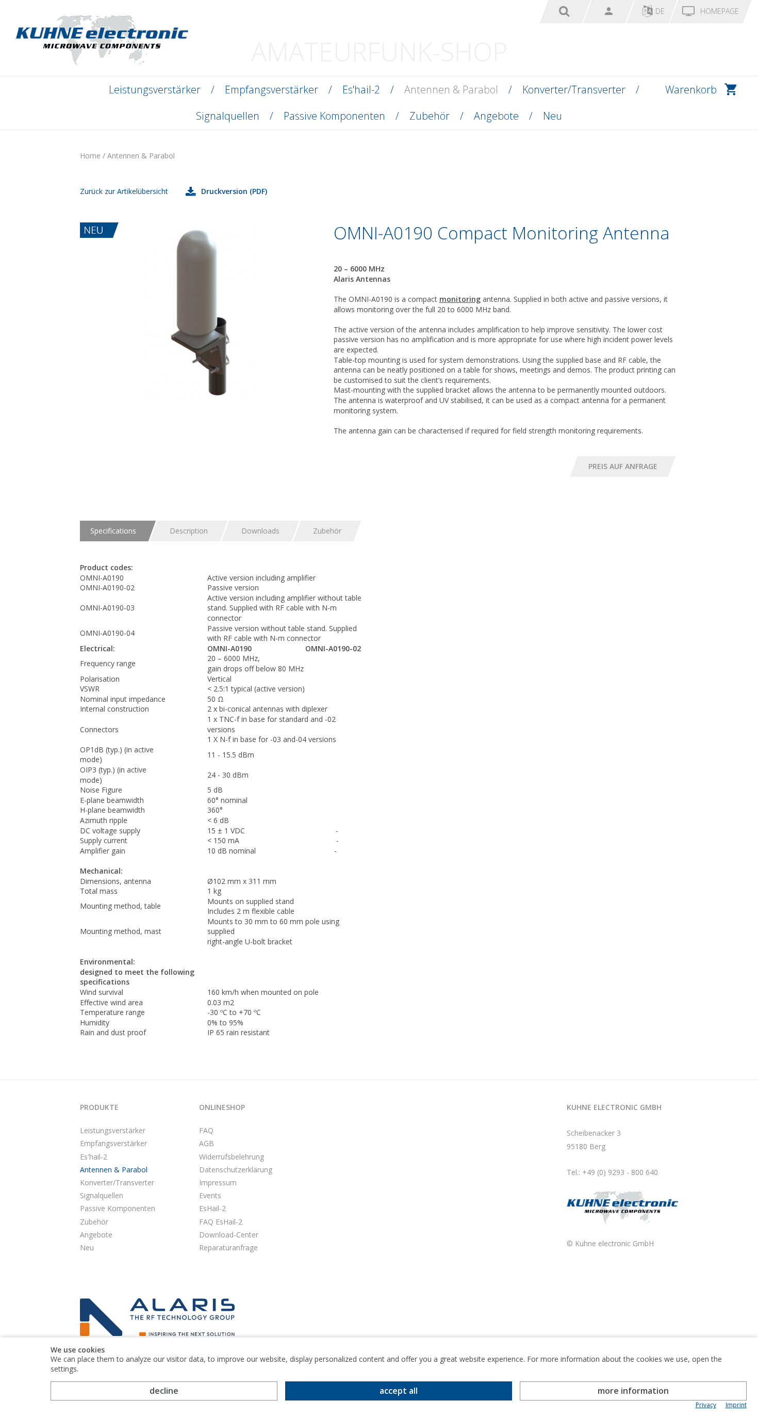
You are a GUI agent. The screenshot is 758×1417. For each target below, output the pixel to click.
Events (210, 1195)
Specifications (113, 531)
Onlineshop (222, 1107)
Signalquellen (227, 116)
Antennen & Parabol (451, 89)
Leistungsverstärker (155, 89)
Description (189, 531)
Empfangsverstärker (271, 89)
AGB (206, 1143)
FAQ (206, 1130)
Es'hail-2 (361, 89)
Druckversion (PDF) (234, 191)
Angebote (496, 116)
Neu (552, 116)
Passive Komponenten (334, 116)
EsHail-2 (212, 1208)
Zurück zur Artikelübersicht (124, 191)
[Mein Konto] (608, 11)
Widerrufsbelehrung (231, 1157)
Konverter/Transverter (573, 89)
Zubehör (429, 116)
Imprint (736, 1405)
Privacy (706, 1405)
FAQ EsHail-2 (220, 1222)
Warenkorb (691, 89)
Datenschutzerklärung (235, 1169)
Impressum (218, 1182)
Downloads (260, 531)
